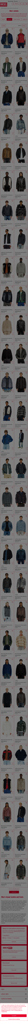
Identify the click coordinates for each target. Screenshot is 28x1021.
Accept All (14, 1015)
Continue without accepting (14, 1019)
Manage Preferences (5, 1010)
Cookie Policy (4, 1011)
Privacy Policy (18, 1010)
